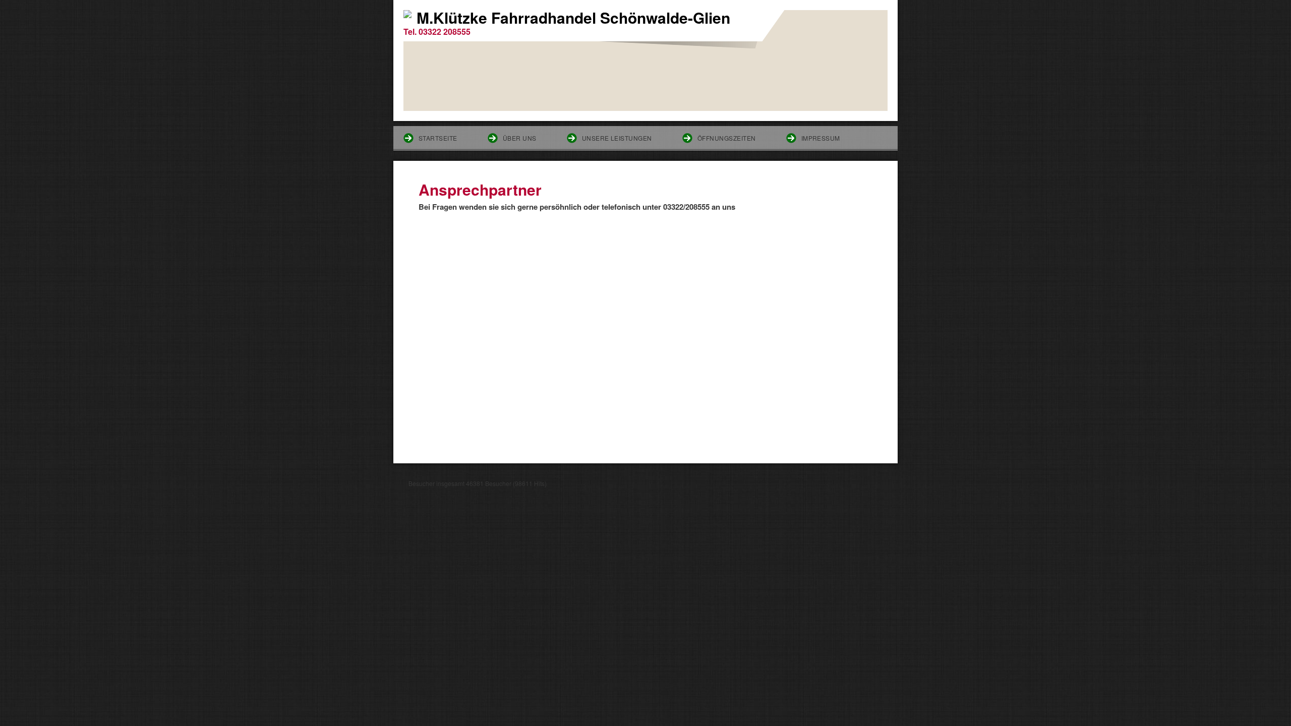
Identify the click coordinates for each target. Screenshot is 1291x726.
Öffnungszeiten (726, 138)
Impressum (820, 138)
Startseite (438, 138)
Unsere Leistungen (617, 138)
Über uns (520, 138)
